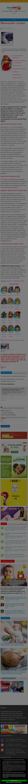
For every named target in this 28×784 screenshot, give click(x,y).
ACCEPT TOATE (14, 780)
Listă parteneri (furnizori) (5, 778)
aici (13, 768)
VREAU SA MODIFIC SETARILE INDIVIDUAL (14, 782)
